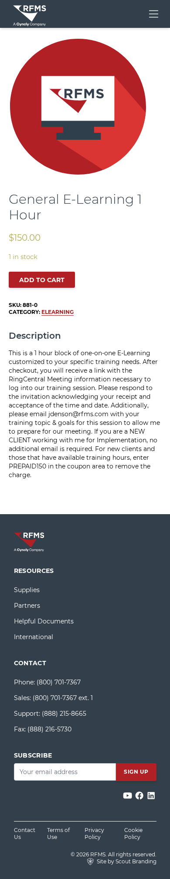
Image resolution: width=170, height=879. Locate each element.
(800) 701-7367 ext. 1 (63, 698)
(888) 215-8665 (64, 713)
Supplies (27, 590)
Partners (27, 606)
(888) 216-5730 (49, 729)
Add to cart (42, 280)
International (33, 637)
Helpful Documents (44, 621)
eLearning (57, 312)
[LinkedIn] (151, 796)
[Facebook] (140, 796)
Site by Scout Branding (125, 861)
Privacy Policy (94, 833)
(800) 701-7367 (59, 682)
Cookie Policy (133, 833)
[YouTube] (128, 796)
